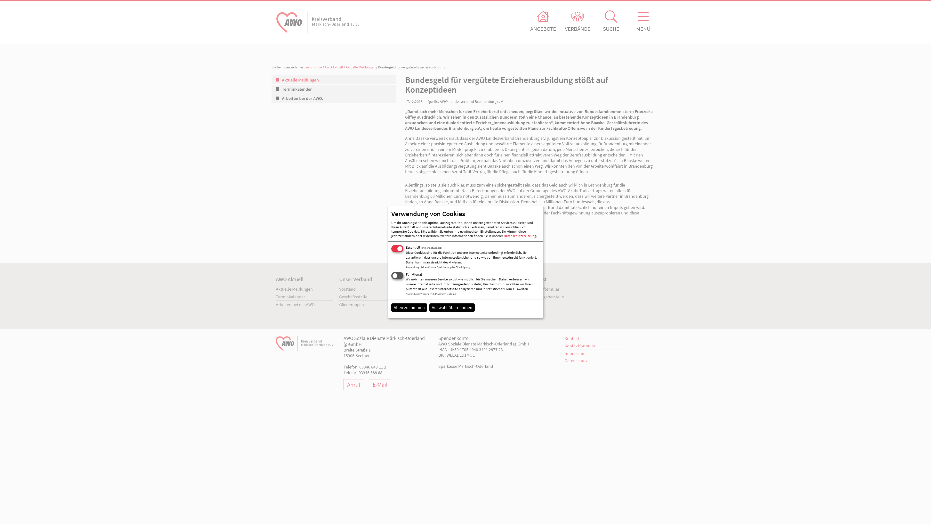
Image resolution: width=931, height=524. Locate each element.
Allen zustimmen (409, 307)
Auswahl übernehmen (452, 307)
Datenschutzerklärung (520, 236)
